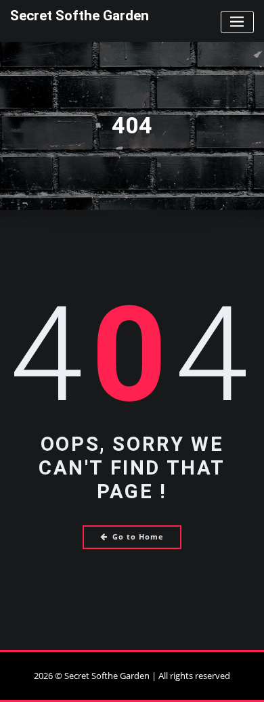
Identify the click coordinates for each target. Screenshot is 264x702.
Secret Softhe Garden (79, 15)
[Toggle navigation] (237, 22)
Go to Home (138, 536)
